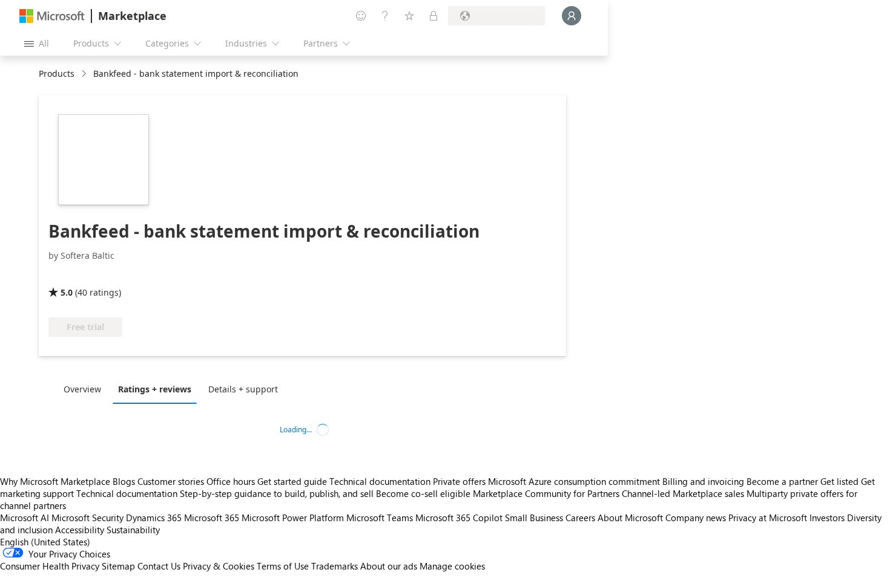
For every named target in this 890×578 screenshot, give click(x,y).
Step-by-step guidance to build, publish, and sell (277, 493)
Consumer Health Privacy (49, 566)
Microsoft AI (24, 517)
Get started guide (292, 481)
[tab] (85, 388)
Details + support (243, 389)
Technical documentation (379, 481)
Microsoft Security (87, 517)
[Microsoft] (52, 16)
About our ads (388, 566)
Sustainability (133, 530)
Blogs (124, 481)
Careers (580, 517)
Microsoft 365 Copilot (459, 517)
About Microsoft (630, 517)
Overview (82, 389)
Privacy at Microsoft (767, 517)
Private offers (459, 481)
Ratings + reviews (154, 389)
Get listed (839, 481)
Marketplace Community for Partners (546, 493)
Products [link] (56, 73)
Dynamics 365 (154, 517)
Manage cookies (452, 566)
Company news (695, 517)
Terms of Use (283, 566)
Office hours (230, 481)
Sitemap (118, 566)
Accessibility (79, 530)
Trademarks (334, 566)
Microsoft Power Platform (293, 517)
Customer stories (170, 481)
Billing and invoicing (703, 481)
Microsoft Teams (379, 517)
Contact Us (158, 566)
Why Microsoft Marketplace (55, 481)
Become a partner (782, 481)
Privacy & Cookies (218, 566)
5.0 (67, 292)
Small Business (534, 517)
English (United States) (45, 542)
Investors (827, 517)
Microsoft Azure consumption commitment (575, 481)
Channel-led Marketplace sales (683, 493)
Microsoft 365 (211, 517)
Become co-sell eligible (423, 493)
